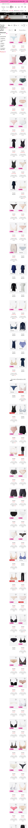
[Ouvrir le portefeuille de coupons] (12, 7)
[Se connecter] (16, 7)
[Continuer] (23, 10)
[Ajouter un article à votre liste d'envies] (16, 35)
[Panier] (25, 7)
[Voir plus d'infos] (13, 52)
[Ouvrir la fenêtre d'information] (27, 1)
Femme (3, 7)
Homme (8, 7)
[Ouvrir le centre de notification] (19, 7)
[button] (16, 25)
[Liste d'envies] (22, 7)
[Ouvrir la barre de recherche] (25, 10)
